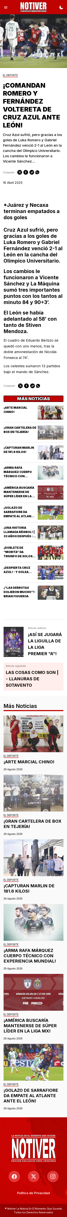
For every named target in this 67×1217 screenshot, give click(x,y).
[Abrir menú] (6, 7)
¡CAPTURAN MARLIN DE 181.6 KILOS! (29, 888)
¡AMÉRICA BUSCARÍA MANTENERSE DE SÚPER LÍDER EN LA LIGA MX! (30, 1026)
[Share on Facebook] (25, 172)
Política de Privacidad (33, 1193)
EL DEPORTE (10, 75)
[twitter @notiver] (33, 1176)
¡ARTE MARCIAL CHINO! (29, 761)
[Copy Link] (31, 172)
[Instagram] (53, 1176)
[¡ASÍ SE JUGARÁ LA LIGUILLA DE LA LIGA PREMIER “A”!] (14, 642)
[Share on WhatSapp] (37, 172)
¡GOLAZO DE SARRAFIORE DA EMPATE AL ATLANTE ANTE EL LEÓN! (31, 1095)
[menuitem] (33, 1193)
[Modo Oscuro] (61, 7)
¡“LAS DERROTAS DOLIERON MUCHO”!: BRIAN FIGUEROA (19, 592)
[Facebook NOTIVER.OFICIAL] (14, 1176)
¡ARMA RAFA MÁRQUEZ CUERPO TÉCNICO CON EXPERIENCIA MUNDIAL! (18, 476)
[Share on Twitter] (19, 172)
